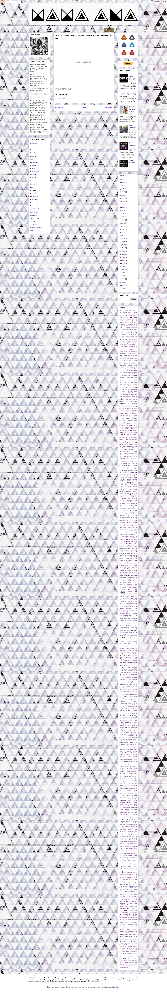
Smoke (121, 846)
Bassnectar (122, 353)
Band (130, 348)
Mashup (134, 669)
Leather (134, 625)
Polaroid (121, 769)
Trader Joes (33, 224)
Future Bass (128, 543)
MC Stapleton (130, 670)
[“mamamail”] (132, 40)
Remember (122, 802)
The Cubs (132, 887)
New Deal (132, 720)
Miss (121, 689)
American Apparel (128, 329)
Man (130, 662)
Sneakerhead (133, 846)
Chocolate (122, 415)
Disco (126, 463)
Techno (121, 884)
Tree (136, 912)
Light (125, 634)
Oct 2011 (122, 217)
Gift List (124, 551)
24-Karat (130, 312)
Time (126, 901)
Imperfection (130, 591)
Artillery (125, 339)
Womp (131, 957)
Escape (133, 508)
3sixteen (135, 312)
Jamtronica (131, 603)
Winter (127, 953)
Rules (135, 816)
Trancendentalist (124, 912)
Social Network (133, 848)
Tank (129, 881)
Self (132, 826)
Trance (125, 910)
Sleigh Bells (122, 843)
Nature (131, 715)
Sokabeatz (122, 850)
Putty (121, 783)
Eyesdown (130, 513)
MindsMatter (130, 684)
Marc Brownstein (124, 664)
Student (130, 870)
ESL (136, 508)
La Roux (135, 620)
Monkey (135, 701)
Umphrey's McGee (132, 924)
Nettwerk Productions (131, 718)
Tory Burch (130, 904)
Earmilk (135, 486)
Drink (128, 475)
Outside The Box (128, 744)
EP (125, 508)
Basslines (134, 351)
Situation (122, 839)
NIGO (123, 729)
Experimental (123, 513)
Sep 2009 (122, 276)
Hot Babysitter (34, 181)
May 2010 (122, 254)
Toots (131, 903)
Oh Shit (129, 737)
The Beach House (132, 886)
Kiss (136, 615)
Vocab (129, 938)
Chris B (131, 415)
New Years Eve (130, 722)
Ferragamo (122, 522)
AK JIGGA (127, 326)
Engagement (122, 507)
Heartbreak (125, 570)
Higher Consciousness (130, 574)
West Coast (122, 948)
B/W (121, 346)
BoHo (131, 380)
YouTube (122, 964)
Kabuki (124, 610)
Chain (128, 406)
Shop (124, 829)
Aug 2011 (122, 220)
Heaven (129, 570)
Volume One (134, 939)
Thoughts (134, 898)
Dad (136, 446)
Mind (121, 682)
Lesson (128, 630)
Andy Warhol (128, 332)
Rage (121, 788)
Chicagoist (122, 411)
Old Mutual (134, 737)
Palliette (135, 747)
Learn (121, 625)
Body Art (126, 380)
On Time (128, 739)
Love (121, 649)
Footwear (122, 530)
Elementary (128, 496)
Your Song (134, 962)
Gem (131, 546)
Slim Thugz (134, 843)
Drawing (134, 474)
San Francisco (123, 822)
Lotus (135, 645)
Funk (131, 541)
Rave (135, 792)
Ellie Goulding (126, 498)
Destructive (127, 460)
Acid (125, 319)
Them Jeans (122, 896)
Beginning (131, 362)
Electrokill (127, 495)
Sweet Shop (128, 879)
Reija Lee (134, 798)
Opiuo (127, 741)
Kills (123, 615)
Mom (126, 699)
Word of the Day (132, 958)
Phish (135, 759)
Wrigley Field (127, 960)
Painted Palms (123, 747)
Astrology (134, 341)
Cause (123, 406)
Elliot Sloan (134, 498)
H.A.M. (121, 567)
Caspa (130, 405)
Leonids (127, 628)
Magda (135, 657)
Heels (121, 572)
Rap (123, 792)
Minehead (127, 686)
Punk (127, 778)
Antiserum (126, 336)
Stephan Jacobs (133, 863)
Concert (122, 434)
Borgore (135, 384)
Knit (129, 618)
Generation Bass (123, 548)
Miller (135, 681)
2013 (121, 312)
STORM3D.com (123, 866)
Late (124, 623)
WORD (125, 959)
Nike (126, 729)
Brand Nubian (129, 391)
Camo (126, 399)
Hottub (121, 580)
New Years (124, 722)
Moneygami (122, 701)
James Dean (125, 603)
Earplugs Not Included (126, 488)
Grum (135, 563)
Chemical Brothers (124, 408)
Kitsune (129, 617)
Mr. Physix (131, 708)
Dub (123, 481)
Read (135, 795)
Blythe (121, 380)
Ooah (121, 741)
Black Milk (33, 153)
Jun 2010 (122, 251)
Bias (128, 367)
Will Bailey (122, 951)
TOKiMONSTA (123, 903)
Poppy (131, 769)
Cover (130, 439)
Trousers (130, 917)
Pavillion (125, 758)
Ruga (127, 816)
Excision (135, 510)
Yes (123, 962)
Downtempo (123, 474)
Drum (131, 477)
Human (125, 582)
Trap (130, 912)
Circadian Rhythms (132, 422)
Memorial (134, 672)
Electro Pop (122, 495)
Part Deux (131, 752)
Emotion (128, 501)
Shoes (135, 828)
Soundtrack (134, 853)
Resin (126, 804)
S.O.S (125, 819)
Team (125, 882)
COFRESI (32, 168)
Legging (128, 627)
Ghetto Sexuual (132, 550)
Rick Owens (131, 805)
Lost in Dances (129, 645)
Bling (135, 375)
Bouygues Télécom (124, 387)
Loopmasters (130, 643)
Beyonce (130, 365)
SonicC (135, 852)
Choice (126, 415)
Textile (126, 886)
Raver (121, 793)
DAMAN (126, 449)
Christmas (122, 420)
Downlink (126, 472)
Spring (124, 859)
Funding (127, 541)
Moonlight (122, 706)
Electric (135, 491)
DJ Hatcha (134, 465)
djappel (121, 467)
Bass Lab (129, 351)
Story (129, 866)
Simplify (121, 836)
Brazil (127, 392)
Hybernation (122, 584)
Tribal (129, 914)
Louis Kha (125, 646)
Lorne (135, 643)
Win (124, 953)
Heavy (132, 570)
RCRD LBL (122, 795)
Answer (121, 336)
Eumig (121, 510)
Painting (130, 747)
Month (121, 704)
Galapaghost (129, 545)
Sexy (132, 828)
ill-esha (129, 589)
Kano (135, 610)
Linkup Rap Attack (132, 635)
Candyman (126, 401)
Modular (128, 698)
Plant (131, 766)
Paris (126, 753)
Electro (135, 493)
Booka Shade (134, 382)
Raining (124, 790)
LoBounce (122, 640)
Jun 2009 (122, 282)
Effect (126, 491)
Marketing (122, 667)
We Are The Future (131, 944)
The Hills (132, 891)
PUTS (135, 781)
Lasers (121, 623)
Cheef (135, 406)
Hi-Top (135, 572)
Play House (129, 768)
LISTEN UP (125, 638)
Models (125, 696)
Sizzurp (126, 839)
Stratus (135, 866)
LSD (136, 648)
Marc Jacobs (133, 664)
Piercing (132, 763)
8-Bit (126, 314)
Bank (127, 349)
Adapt (135, 320)
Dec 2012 (122, 198)
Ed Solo (131, 489)
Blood (132, 377)
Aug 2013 (122, 182)
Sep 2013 (122, 179)
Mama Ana (126, 662)
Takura (121, 881)
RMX (125, 809)
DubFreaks (122, 482)
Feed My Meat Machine (125, 519)
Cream (121, 441)
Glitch (121, 555)
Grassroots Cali (34, 175)
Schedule (128, 824)
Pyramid (125, 783)
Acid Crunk (129, 319)
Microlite (130, 676)
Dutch (127, 486)
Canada (121, 401)
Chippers (134, 413)
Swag (135, 876)
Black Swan (125, 374)
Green (121, 563)
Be (124, 355)
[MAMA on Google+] (124, 55)
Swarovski (122, 877)
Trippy (123, 915)
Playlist (135, 768)
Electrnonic (130, 493)
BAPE (131, 349)
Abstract (133, 315)
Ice (120, 587)
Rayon (135, 793)
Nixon (128, 730)
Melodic (121, 672)
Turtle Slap (125, 919)
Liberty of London (124, 632)
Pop (128, 769)
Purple (131, 780)
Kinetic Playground (129, 615)
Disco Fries (130, 463)
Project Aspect (133, 775)
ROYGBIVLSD (127, 814)
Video (121, 936)
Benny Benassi (133, 363)
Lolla (127, 640)
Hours (124, 580)
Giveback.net (130, 553)
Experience (133, 512)
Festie (130, 522)
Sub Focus (127, 872)
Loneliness (122, 641)
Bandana (134, 348)
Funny (135, 541)
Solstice (135, 850)
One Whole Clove (35, 209)
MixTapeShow (123, 693)
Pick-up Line (123, 763)
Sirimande (127, 838)
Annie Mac (134, 334)
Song (128, 852)
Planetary (122, 766)
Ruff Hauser (122, 816)
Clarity (127, 425)
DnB (125, 467)
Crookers (131, 441)
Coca (121, 428)
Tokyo (128, 903)
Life (130, 632)
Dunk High (130, 484)
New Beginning (125, 720)
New (121, 720)
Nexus (131, 724)
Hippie (132, 575)
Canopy (131, 401)
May (121, 670)
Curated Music (34, 171)
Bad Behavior (130, 346)
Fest (127, 522)
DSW (121, 481)
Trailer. (135, 908)
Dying (131, 486)
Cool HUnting (123, 437)
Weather (122, 946)
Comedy (121, 432)
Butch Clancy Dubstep (127, 398)
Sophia (121, 853)
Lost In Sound (34, 196)
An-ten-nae (128, 331)
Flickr (135, 525)
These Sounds (123, 898)
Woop (121, 958)
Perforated (127, 759)
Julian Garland (133, 608)
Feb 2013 (122, 195)
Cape (136, 401)
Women (126, 957)
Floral (121, 527)
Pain (132, 746)
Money (135, 699)
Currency (122, 446)
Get (136, 548)
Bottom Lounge (132, 385)
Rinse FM (126, 807)
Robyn (129, 811)
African (121, 324)
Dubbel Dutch (128, 481)
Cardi (129, 403)
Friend (125, 539)
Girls (121, 553)
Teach (135, 881)
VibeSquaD (134, 934)
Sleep (131, 841)
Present (132, 771)
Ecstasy (126, 489)
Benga (125, 363)
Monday (131, 699)
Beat (120, 356)
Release (129, 800)
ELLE (121, 498)
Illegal (135, 589)
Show (135, 831)
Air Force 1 (122, 326)
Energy (135, 505)
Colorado (135, 430)
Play (125, 768)
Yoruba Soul (128, 962)
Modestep (122, 698)
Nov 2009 (122, 269)
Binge (127, 370)
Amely (121, 329)
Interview (132, 596)
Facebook (122, 515)
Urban (135, 933)
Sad (127, 819)
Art (120, 339)
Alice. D (135, 326)
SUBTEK (132, 872)
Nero (124, 718)
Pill (136, 763)
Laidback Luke (133, 622)
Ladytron (127, 622)
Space (121, 855)
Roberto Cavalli (123, 811)
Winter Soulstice (133, 953)
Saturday (134, 822)
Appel (132, 336)
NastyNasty (122, 715)
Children (122, 413)
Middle (135, 676)
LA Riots (130, 620)
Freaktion (122, 532)
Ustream (122, 934)
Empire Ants (133, 501)
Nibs (135, 724)
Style (122, 872)
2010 (132, 310)
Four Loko (127, 530)
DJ (129, 465)
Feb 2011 (122, 226)
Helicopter (125, 572)
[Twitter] (132, 48)
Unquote (121, 933)
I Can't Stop (127, 586)
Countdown (125, 439)
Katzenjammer (133, 611)
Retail (130, 804)
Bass (125, 352)
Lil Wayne (134, 634)
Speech (135, 855)
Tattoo (132, 881)
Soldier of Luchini (128, 850)
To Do (132, 901)
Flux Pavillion (129, 529)
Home (84, 108)
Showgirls (122, 833)
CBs (126, 406)
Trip (120, 915)
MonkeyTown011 (123, 703)
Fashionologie (123, 517)
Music (130, 710)
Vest (130, 934)
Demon (124, 458)
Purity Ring (122, 780)
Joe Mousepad (133, 606)
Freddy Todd (128, 532)
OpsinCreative (133, 741)
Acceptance (126, 317)
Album (131, 326)
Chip (130, 413)
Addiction (122, 322)
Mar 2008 (122, 285)
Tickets (121, 901)
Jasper (121, 605)
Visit (126, 938)
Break (130, 392)
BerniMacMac (123, 365)
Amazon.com (127, 327)
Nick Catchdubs (132, 725)
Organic (126, 742)
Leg (125, 627)
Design (121, 460)
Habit (125, 567)
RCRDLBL (127, 795)
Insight (121, 595)
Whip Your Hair (126, 950)
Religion (135, 800)
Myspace (122, 713)
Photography (123, 761)
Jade (124, 601)
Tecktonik (125, 884)
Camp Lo (134, 399)
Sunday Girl (134, 874)
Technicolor (134, 882)
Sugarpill (122, 874)
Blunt (125, 379)
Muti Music (126, 712)
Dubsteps (134, 482)
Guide (135, 565)
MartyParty (122, 669)
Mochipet (134, 693)
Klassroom (134, 617)
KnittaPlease (134, 618)
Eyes (127, 513)
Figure (124, 524)
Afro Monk (126, 324)
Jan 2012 (122, 214)
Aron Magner (133, 337)
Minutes (130, 687)
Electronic (133, 495)
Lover (132, 648)
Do (127, 467)
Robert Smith (133, 809)
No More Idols (133, 730)
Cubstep (130, 444)
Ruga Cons (131, 816)
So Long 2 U (127, 848)
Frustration (122, 541)
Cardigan (134, 403)
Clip (120, 427)
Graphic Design (132, 560)
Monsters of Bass (132, 703)
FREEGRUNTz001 (133, 534)
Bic (130, 367)
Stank (135, 858)
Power (128, 771)
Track (127, 908)
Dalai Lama (128, 447)
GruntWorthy (130, 565)
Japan (135, 603)
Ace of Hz (122, 319)
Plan (136, 764)
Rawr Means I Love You (128, 793)
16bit (123, 310)
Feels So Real (130, 520)
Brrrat (132, 396)
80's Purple (33, 143)
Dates (129, 453)
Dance (131, 450)
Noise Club (122, 732)
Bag (120, 348)
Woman (121, 957)
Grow (132, 563)
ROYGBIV (122, 814)
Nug (120, 735)
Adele (131, 322)
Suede (135, 872)
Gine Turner (131, 551)
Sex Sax (124, 828)
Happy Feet (134, 567)
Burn (135, 396)
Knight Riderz (123, 618)
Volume (128, 939)
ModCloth (134, 694)
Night (126, 727)
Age (134, 324)
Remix (129, 802)
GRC (129, 562)
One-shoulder (133, 739)
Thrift (135, 899)
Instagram (33, 190)
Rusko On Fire (133, 817)
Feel (133, 519)
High (121, 574)
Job (127, 606)
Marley (128, 667)
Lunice (124, 652)
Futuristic (122, 545)
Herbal (129, 572)
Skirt (135, 839)
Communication (128, 432)
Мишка (126, 967)
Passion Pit (129, 754)
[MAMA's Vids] (132, 55)
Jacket (121, 601)
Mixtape (134, 691)
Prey (124, 773)
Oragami (122, 742)
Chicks (128, 411)
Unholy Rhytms (132, 929)
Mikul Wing (130, 681)
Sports (121, 858)
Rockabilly (134, 811)
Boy (135, 388)
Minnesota (125, 688)
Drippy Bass (133, 476)
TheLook (135, 894)
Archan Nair (127, 337)
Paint (135, 746)
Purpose (128, 781)
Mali (131, 660)
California (122, 399)
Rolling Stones (123, 812)
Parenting (122, 753)
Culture (135, 444)
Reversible (122, 805)
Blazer (132, 375)
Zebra (124, 965)
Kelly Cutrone (125, 613)
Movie (131, 706)
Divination (124, 465)
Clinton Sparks (133, 425)
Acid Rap (134, 319)
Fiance (121, 524)
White (132, 950)
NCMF (135, 715)
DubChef (135, 481)
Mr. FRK (124, 708)
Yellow (135, 960)
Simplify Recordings (129, 836)
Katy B (127, 612)
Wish (121, 955)
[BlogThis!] (58, 89)
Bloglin (123, 377)
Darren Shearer (123, 453)
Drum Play (128, 479)
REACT (132, 795)
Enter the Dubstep (130, 507)
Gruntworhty (123, 565)
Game (135, 545)
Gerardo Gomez (131, 548)
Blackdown (131, 374)
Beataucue (134, 356)
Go (136, 555)
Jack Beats (129, 600)
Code (123, 428)
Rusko (128, 817)
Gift (120, 551)
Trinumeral (134, 914)
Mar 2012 (122, 207)
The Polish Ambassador (129, 893)
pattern (124, 756)
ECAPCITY (122, 489)
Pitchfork (125, 764)
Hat (128, 569)
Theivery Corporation (127, 894)
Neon (121, 718)
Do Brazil (131, 467)
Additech (127, 322)
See (129, 826)
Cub (127, 444)
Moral (126, 706)
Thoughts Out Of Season (126, 899)
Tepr (123, 886)
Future (123, 543)
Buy (133, 398)
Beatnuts (122, 358)
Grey (124, 563)
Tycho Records (124, 922)
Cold (131, 429)
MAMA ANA (33, 199)
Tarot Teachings (34, 218)
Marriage (134, 667)
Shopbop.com (130, 829)
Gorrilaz (126, 560)
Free (135, 533)
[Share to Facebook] (63, 89)
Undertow (134, 927)
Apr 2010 (122, 257)
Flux (133, 527)
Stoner (135, 864)
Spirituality (127, 857)
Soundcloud (33, 215)
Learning (127, 625)
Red (136, 797)
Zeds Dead (128, 966)
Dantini (135, 451)
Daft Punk (122, 447)
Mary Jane (128, 669)
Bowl (131, 387)
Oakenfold (134, 735)
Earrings (135, 488)
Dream (121, 476)
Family (130, 515)
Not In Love (125, 734)
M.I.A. (124, 654)
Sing (136, 836)
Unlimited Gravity (132, 931)
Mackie (135, 653)
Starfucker (124, 860)
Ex (124, 510)
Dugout (125, 484)
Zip (132, 965)
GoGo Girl (130, 557)
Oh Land (125, 737)
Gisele (124, 553)
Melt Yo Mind (127, 672)
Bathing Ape (128, 353)
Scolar (122, 826)
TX (120, 922)
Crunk (126, 442)
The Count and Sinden (125, 887)
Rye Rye (121, 819)
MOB (31, 203)
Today (135, 901)
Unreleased (128, 933)
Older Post (108, 108)
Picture (128, 763)
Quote (129, 785)
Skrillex (125, 841)
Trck (133, 912)
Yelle (131, 960)
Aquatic (121, 337)
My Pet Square (133, 712)
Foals (135, 529)
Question (122, 785)
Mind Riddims (126, 682)
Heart (121, 570)
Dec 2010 (122, 232)
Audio (121, 343)
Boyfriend (122, 389)
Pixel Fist (130, 764)
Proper (121, 776)
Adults (135, 322)
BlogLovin (33, 156)
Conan (135, 432)
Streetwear (122, 870)
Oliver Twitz (122, 739)
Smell (135, 845)
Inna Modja (134, 593)
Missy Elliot (131, 689)
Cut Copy (126, 446)
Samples (135, 821)
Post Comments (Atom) (87, 113)
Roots (135, 812)
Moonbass (134, 704)
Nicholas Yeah (123, 725)
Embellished (129, 500)
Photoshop (129, 761)
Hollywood (124, 577)
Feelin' (124, 520)
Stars (132, 860)
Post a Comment (62, 98)
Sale (127, 821)
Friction (121, 539)
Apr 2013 (122, 189)
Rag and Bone (134, 786)
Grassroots (122, 562)
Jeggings (130, 605)
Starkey (128, 860)
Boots (124, 384)
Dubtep (121, 484)
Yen (120, 962)
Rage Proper (126, 788)
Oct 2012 (122, 204)
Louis (121, 646)
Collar (123, 430)
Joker (123, 608)
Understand (129, 927)
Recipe (132, 797)
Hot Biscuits (33, 184)
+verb (121, 310)
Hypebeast (129, 584)
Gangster (122, 546)
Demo (121, 458)
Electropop (122, 496)
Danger (130, 451)
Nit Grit (124, 730)
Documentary (130, 468)
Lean (136, 623)
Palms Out (122, 749)
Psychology (134, 776)
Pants (135, 749)
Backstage (124, 346)
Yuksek (128, 964)
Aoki (130, 336)
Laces (123, 622)
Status (135, 860)
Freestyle (122, 536)
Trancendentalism (132, 910)
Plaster (135, 766)
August (131, 343)
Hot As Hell (134, 579)
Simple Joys (134, 834)
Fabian (135, 513)
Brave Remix (122, 392)
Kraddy (121, 620)
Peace (129, 758)
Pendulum (134, 758)
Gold (135, 557)
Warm (130, 941)
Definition (134, 456)
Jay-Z (124, 605)
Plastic (121, 768)
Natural (128, 715)
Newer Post (59, 108)
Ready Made (34, 212)
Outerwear (122, 744)
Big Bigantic (134, 367)
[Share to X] (61, 89)
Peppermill (122, 759)
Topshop (124, 904)
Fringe (135, 539)
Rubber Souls (133, 814)
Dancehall (125, 451)
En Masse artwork (125, 503)
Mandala (134, 662)
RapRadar (127, 792)
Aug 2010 (122, 245)
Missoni (125, 689)
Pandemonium (129, 749)
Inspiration (127, 594)
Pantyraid (122, 751)
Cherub (131, 408)
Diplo (123, 463)
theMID (135, 896)
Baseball (121, 351)
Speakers (130, 855)
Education (122, 491)
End (131, 505)
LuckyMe (129, 650)
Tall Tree (125, 881)
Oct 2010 (122, 238)
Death (128, 455)
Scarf (124, 824)
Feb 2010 (122, 263)
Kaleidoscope (130, 610)
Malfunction (126, 660)
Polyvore (125, 769)
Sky (129, 841)
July (120, 610)
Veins (126, 934)
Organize (131, 742)
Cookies (135, 436)
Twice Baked (131, 919)
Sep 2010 (122, 242)
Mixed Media (129, 691)
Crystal (130, 442)
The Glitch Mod (126, 891)
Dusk (124, 486)
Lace (121, 622)
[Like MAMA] (124, 48)
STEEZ (125, 863)
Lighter (129, 634)
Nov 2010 (122, 235)
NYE (131, 736)
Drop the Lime (123, 477)
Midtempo (125, 679)
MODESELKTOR (133, 696)
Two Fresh (134, 921)
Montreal (127, 704)
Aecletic (32, 147)
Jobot (129, 606)
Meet (135, 670)
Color (131, 430)
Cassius (135, 405)
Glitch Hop (126, 555)
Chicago (134, 410)
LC (133, 623)
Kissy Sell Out (123, 617)
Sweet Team (134, 879)
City (129, 423)
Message (130, 674)
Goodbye (121, 560)
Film (128, 524)
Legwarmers (134, 627)
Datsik (132, 453)
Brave (135, 391)
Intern (121, 596)
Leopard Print (123, 630)
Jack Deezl (134, 600)
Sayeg (121, 824)
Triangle (126, 914)
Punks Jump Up (133, 778)
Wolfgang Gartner (132, 955)
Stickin (130, 864)
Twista (125, 921)
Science (132, 824)
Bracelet (135, 389)
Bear (129, 355)
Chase (132, 406)
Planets (127, 766)
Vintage (131, 936)
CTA (125, 444)
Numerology (124, 735)
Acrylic (125, 320)
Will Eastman (129, 951)
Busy (121, 398)
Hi (132, 572)
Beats (131, 358)
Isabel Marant (129, 598)
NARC (128, 713)
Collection (127, 430)
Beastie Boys (134, 355)
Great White (134, 562)
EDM (135, 489)
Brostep (125, 396)
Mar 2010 (122, 260)
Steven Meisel (123, 864)
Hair (129, 567)
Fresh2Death (134, 537)
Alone (121, 327)
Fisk (124, 525)
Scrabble (127, 826)
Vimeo (126, 936)
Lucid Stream (123, 650)
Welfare (135, 946)
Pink (121, 764)
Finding (131, 524)
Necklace (130, 717)
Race (132, 785)
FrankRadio (134, 530)
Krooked (125, 620)
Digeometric (126, 461)
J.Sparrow (122, 600)
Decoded (132, 455)
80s (128, 314)
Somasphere (122, 852)
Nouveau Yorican (133, 734)
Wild (135, 950)
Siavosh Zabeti (128, 833)
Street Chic (133, 868)
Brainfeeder (122, 391)
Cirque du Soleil (124, 423)
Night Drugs (131, 727)
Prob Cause (134, 773)
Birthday (131, 370)
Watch (125, 943)
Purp (127, 780)
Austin (126, 344)
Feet (136, 520)
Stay (120, 863)
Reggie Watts (128, 798)
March (121, 665)
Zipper (135, 965)
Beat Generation (127, 356)
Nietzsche (122, 727)
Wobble (125, 955)
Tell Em (131, 884)
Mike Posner (123, 681)
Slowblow (122, 845)
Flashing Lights (129, 525)
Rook (129, 812)
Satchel (130, 823)
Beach (126, 355)
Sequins (135, 826)
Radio (124, 786)
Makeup (132, 659)
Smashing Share (129, 845)
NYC (129, 735)
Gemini (135, 546)
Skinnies (131, 839)
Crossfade (122, 442)
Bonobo (126, 382)
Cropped (135, 441)
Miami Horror (123, 676)
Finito (121, 525)
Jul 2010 (122, 248)
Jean (127, 605)
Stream (121, 868)
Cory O (127, 437)
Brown (128, 396)
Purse (132, 781)
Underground (123, 927)
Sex (120, 828)
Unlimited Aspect (124, 931)
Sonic (131, 852)
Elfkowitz (134, 497)
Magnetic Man (124, 659)
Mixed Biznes (123, 691)
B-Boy (135, 344)
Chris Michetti (129, 417)
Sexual (128, 828)
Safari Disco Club (132, 819)
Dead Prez (124, 455)
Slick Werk (128, 843)
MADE (127, 655)
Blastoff (125, 375)
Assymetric (128, 341)
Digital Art (132, 461)
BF (126, 367)
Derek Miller (134, 458)
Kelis (121, 613)
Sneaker (127, 846)
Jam (133, 601)
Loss (121, 645)
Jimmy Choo (122, 606)
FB (136, 517)
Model (121, 696)
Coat (136, 427)
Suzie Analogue (129, 876)
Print (126, 773)
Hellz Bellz (33, 178)
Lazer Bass (129, 623)
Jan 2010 (122, 266)
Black (135, 370)
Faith (126, 515)
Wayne (121, 944)
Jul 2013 (122, 186)
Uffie (129, 922)
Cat (120, 406)
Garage (126, 546)
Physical (135, 761)
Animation (122, 334)
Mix (136, 689)
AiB (136, 324)
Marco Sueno (127, 665)
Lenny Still (122, 628)
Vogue (132, 938)
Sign (121, 834)
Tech (129, 882)
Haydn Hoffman (133, 568)
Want (121, 941)
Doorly (129, 470)
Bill (132, 368)
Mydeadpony (34, 206)
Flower (129, 527)
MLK (129, 693)
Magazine (128, 657)
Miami (135, 674)
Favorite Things (131, 517)
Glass (135, 553)
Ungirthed (122, 929)
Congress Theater (132, 434)
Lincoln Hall (123, 635)
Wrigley (121, 960)
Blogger (118, 987)
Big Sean (122, 368)
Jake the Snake (128, 601)
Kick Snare (132, 613)
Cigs (124, 422)
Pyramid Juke (133, 783)
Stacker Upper (130, 858)
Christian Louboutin (131, 418)
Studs (135, 870)
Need (135, 717)
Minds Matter (123, 684)
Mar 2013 (122, 192)
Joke (121, 608)
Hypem (32, 187)
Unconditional (133, 926)
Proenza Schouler (124, 775)
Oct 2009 (122, 273)
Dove (132, 470)
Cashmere (126, 405)
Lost (124, 645)
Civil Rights (134, 423)
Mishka (135, 688)
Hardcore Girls (123, 568)
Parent (135, 751)
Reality (121, 797)
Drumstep (134, 479)
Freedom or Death (124, 534)
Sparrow (125, 855)
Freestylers (127, 536)
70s (123, 314)
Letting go (134, 630)
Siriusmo (134, 838)
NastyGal (134, 713)
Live (135, 638)
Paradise (129, 751)
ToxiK (123, 908)
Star (120, 860)
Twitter (129, 921)
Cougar (121, 439)
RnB (128, 809)
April (135, 336)
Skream (121, 841)
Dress (124, 476)
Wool (135, 957)
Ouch (135, 742)
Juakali (127, 608)
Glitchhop (132, 555)
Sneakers (122, 848)
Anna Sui (127, 334)
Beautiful (126, 360)
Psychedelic (127, 776)
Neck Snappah (123, 717)
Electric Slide (123, 493)
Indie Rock (128, 593)
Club (128, 427)
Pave (121, 758)
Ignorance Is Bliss (127, 587)
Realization (127, 797)
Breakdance (131, 394)
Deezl (130, 456)
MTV (126, 710)
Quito (126, 785)
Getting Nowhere (124, 550)
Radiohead (127, 786)
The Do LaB (127, 889)
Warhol (125, 941)
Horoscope (127, 579)
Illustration (122, 591)
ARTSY (129, 339)
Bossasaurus (123, 385)
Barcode (135, 349)
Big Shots (128, 368)
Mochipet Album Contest (126, 694)
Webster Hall (128, 946)
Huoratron (130, 582)
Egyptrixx (130, 491)
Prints (129, 773)
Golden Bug (122, 558)
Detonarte (134, 460)
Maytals (124, 670)
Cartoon (121, 405)
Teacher (121, 882)
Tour (121, 908)
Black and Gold (130, 372)
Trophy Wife (130, 915)
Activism (130, 320)
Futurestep (134, 543)
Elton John (122, 500)
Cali (136, 398)
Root (132, 812)
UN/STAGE (122, 926)
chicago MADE (34, 162)
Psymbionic (122, 778)
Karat (124, 612)
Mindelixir (134, 682)
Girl (136, 552)
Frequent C (124, 537)
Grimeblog (128, 563)
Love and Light (127, 648)
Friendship (130, 539)
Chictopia (33, 165)
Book (129, 382)
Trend (121, 914)
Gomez (127, 558)
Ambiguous (134, 327)
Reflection (122, 798)
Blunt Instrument (132, 379)
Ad (132, 320)
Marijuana (134, 665)
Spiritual (122, 857)
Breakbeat (125, 394)
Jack (125, 600)
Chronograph (129, 420)
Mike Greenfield (133, 679)
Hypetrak (122, 585)
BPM (132, 389)
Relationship (123, 800)
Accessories (133, 317)
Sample (130, 821)
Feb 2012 (122, 210)
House (129, 580)
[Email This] (56, 89)
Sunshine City (123, 876)
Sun (130, 874)
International (126, 596)
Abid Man (127, 315)
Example (129, 510)
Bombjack (122, 382)
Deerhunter (125, 456)
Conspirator (122, 436)
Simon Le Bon (128, 834)
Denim (128, 458)
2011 (135, 310)
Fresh (129, 537)
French (132, 536)
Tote (136, 906)
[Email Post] (69, 88)
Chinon (126, 413)
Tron (126, 915)
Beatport (127, 358)
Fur (120, 543)
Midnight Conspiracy (125, 677)
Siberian (135, 833)
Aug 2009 (122, 279)
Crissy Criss (125, 441)
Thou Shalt (129, 898)
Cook (132, 436)
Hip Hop (128, 575)
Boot (121, 384)
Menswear (125, 674)
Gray (127, 562)
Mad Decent (122, 655)
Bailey (123, 348)
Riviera (131, 807)
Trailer (131, 908)
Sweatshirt (128, 877)
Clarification (122, 425)
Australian (131, 344)
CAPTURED (123, 403)
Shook (121, 829)
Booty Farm (129, 384)
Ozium (123, 746)
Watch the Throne (132, 943)
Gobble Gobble (123, 557)
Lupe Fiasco (130, 652)
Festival (135, 522)
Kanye (121, 612)
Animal (135, 332)
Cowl (133, 439)
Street (126, 868)
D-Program (131, 446)
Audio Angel (126, 343)
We (124, 944)
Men (121, 674)
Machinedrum (129, 653)
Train (121, 910)
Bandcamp (122, 349)
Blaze (129, 375)
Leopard (135, 628)
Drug (128, 477)
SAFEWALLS (122, 821)
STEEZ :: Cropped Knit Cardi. (129, 93)
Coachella (132, 427)
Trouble (135, 915)
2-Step (126, 310)
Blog (120, 377)
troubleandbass (123, 917)
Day (136, 453)
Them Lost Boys (129, 896)
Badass (135, 346)
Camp (130, 399)
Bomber (135, 380)
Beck (127, 362)
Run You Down (123, 817)
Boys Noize (127, 389)
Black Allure (123, 372)
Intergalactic (134, 594)
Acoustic (121, 320)
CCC (31, 159)
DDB (120, 455)
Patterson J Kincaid (132, 756)
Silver (123, 834)
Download (133, 472)
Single (121, 838)
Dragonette (129, 474)
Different (122, 461)
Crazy (135, 439)
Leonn (131, 628)
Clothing (124, 427)
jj (125, 606)
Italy (136, 598)
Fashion (135, 515)
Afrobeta (131, 324)
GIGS (127, 551)
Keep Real (33, 193)
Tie (124, 901)
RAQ (132, 792)
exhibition (122, 512)
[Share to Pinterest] (65, 89)
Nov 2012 (122, 201)
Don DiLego (124, 470)
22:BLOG (125, 312)
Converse (128, 436)
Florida (125, 527)
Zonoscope (122, 967)
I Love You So (133, 586)
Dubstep (128, 483)
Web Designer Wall (36, 227)
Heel (135, 570)
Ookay (124, 741)
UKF (133, 922)
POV (125, 771)
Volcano (124, 939)
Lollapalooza (134, 640)
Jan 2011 (122, 229)
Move (129, 706)
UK (131, 922)
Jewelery (134, 605)
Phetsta (131, 759)
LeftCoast (122, 627)
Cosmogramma (133, 437)
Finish (135, 524)
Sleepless (134, 841)
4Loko (121, 314)
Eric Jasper (128, 508)
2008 (129, 310)
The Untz (33, 221)
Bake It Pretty (34, 150)
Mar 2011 (122, 223)
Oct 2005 (122, 288)
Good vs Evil (133, 558)
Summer (126, 874)
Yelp (31, 230)
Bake (127, 348)
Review (126, 805)
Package (129, 746)
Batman (133, 353)
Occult (121, 737)
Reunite (135, 804)
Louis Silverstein (132, 646)
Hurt (135, 582)
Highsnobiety (123, 575)
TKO (129, 901)
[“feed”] (124, 40)
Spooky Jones (134, 857)
